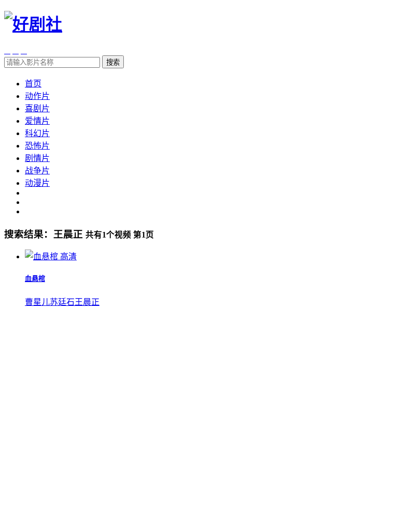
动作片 (37, 96)
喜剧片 (37, 108)
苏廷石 (62, 302)
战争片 (37, 170)
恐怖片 (37, 145)
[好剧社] (33, 24)
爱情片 (37, 120)
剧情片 (37, 158)
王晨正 (87, 302)
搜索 (113, 62)
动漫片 (37, 183)
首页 (33, 83)
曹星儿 (37, 302)
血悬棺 (35, 279)
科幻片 (37, 133)
